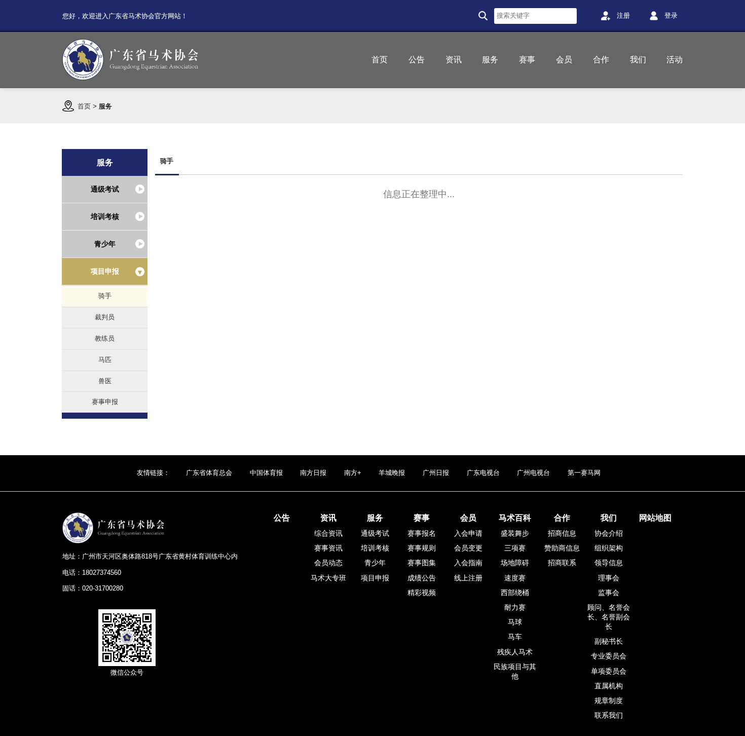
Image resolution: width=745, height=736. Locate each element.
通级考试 (105, 189)
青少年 (105, 244)
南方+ (352, 472)
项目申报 (105, 271)
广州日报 (436, 472)
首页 (84, 106)
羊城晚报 (392, 472)
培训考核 (105, 216)
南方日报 (313, 472)
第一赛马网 (584, 472)
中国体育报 (266, 472)
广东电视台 (483, 472)
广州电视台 (533, 472)
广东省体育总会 (209, 472)
